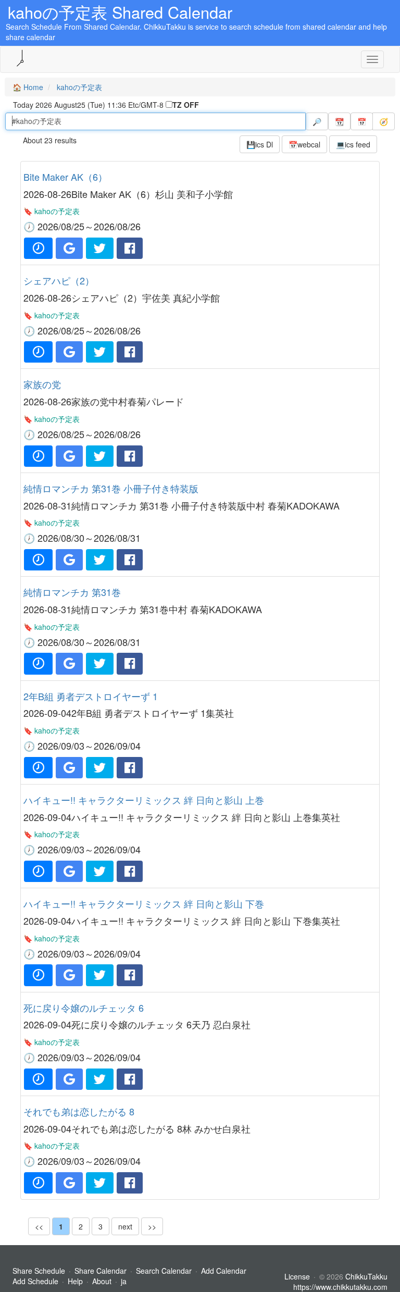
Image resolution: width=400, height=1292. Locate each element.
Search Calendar (165, 1270)
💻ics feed (353, 144)
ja (124, 1281)
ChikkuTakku (366, 1276)
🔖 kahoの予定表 (51, 211)
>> (152, 1226)
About (101, 1281)
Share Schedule (38, 1270)
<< (39, 1226)
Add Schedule (35, 1281)
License (297, 1276)
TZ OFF (185, 105)
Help (75, 1281)
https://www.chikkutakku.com (340, 1287)
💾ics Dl (259, 144)
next (125, 1226)
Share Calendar (100, 1270)
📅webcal (304, 144)
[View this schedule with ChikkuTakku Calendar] (38, 248)
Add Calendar (223, 1270)
